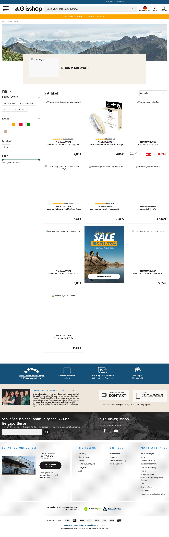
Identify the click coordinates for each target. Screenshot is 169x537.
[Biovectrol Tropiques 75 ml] (106, 182)
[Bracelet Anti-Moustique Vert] (63, 118)
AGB (80, 471)
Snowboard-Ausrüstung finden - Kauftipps (152, 479)
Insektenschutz (27, 103)
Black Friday (144, 490)
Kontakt (143, 457)
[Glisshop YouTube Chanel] (116, 431)
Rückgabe (82, 467)
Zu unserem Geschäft (50, 465)
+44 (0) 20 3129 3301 (152, 394)
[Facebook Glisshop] (104, 431)
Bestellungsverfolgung (86, 464)
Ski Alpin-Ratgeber (147, 474)
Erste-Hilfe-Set (19, 109)
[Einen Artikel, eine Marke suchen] (133, 8)
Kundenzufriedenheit (148, 460)
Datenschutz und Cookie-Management (89, 525)
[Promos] (104, 254)
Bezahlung (82, 453)
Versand (81, 460)
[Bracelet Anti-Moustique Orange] (63, 182)
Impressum (113, 457)
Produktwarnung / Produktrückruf (152, 494)
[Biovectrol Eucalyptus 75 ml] (63, 247)
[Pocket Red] (148, 118)
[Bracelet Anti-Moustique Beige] (105, 118)
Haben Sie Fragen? (147, 453)
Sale (142, 483)
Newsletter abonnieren (148, 464)
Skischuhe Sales (146, 487)
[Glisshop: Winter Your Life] (28, 9)
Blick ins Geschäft (115, 464)
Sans (6, 147)
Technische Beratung (148, 467)
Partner (143, 471)
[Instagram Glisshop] (110, 431)
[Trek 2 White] (63, 311)
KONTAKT (117, 395)
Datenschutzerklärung (117, 460)
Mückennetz (9, 103)
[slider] (3, 160)
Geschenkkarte (84, 457)
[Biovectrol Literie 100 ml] (148, 247)
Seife (6, 109)
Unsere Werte (114, 453)
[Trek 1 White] (148, 182)
